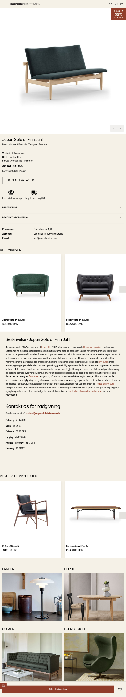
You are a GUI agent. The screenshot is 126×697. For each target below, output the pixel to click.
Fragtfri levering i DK (35, 198)
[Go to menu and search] (4, 4)
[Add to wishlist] (120, 690)
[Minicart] (122, 4)
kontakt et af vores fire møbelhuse (85, 391)
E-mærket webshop (12, 198)
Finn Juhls (103, 362)
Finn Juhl (45, 347)
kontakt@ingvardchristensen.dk (43, 413)
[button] (63, 71)
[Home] (57, 4)
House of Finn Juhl (92, 347)
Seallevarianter (23, 180)
